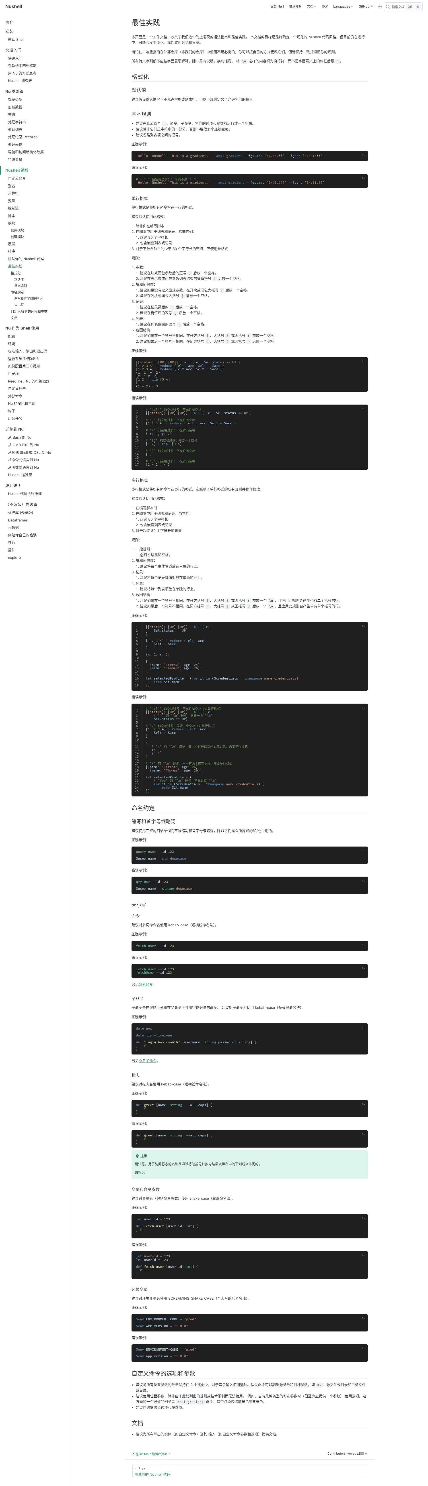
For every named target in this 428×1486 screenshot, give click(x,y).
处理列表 (15, 129)
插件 (11, 550)
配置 (11, 336)
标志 (141, 1172)
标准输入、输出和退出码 (27, 351)
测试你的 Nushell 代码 (26, 258)
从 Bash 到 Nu (19, 437)
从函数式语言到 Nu (23, 467)
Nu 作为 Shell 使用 (22, 328)
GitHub (364, 6)
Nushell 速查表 (20, 80)
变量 (11, 201)
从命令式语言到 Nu (23, 460)
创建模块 (17, 237)
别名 (11, 186)
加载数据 (15, 107)
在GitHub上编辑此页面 (151, 1454)
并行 (11, 542)
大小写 (19, 305)
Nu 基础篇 (14, 91)
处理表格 (15, 144)
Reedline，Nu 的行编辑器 (28, 381)
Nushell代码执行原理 (25, 493)
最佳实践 (15, 266)
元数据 (13, 527)
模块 (11, 223)
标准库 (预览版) (20, 512)
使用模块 (17, 230)
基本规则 (20, 286)
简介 (9, 22)
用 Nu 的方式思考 (22, 73)
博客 (325, 6)
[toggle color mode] (380, 6)
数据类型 (15, 99)
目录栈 (13, 373)
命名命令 (146, 984)
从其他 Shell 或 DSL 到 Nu (29, 452)
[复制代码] (361, 156)
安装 (9, 31)
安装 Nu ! (277, 6)
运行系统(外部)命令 (23, 358)
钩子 (11, 411)
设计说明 (13, 485)
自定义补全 (17, 388)
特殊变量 (15, 159)
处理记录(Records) (23, 137)
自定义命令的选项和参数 (29, 311)
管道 (11, 114)
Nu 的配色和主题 (21, 403)
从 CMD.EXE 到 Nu (23, 445)
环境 (11, 344)
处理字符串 (17, 122)
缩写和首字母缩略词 (28, 298)
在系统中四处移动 (22, 65)
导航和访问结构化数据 (26, 152)
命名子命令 (147, 1061)
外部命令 (15, 396)
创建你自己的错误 (22, 535)
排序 (11, 251)
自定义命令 (17, 178)
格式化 (16, 273)
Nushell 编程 (17, 170)
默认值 (19, 279)
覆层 (11, 244)
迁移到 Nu (14, 429)
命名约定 (17, 292)
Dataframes (18, 520)
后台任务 (15, 418)
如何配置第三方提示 (24, 366)
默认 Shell (16, 39)
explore (14, 557)
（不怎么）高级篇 (21, 504)
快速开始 (295, 6)
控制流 (13, 208)
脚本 (11, 216)
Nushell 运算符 (20, 474)
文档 (14, 318)
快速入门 (13, 50)
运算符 (13, 193)
